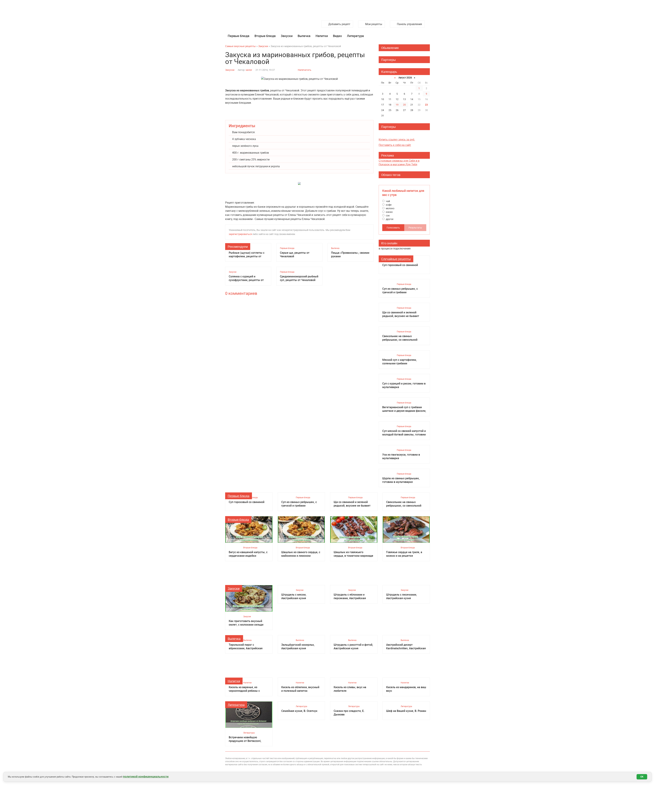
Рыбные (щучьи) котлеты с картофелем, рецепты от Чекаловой (246, 254)
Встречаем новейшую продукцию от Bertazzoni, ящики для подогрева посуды (248, 739)
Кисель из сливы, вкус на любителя (350, 689)
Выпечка (304, 36)
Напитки (322, 36)
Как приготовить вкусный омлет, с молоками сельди (246, 622)
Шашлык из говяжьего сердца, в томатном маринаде (353, 554)
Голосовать (393, 227)
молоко (389, 208)
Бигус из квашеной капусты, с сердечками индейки (248, 554)
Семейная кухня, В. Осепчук (299, 711)
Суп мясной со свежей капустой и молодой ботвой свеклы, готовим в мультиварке (404, 432)
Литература (355, 36)
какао (389, 211)
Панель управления (409, 24)
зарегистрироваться (240, 234)
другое (389, 219)
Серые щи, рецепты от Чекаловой (294, 254)
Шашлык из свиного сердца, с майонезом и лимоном (300, 554)
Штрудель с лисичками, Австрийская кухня (401, 596)
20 (404, 104)
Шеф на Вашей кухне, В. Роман (406, 711)
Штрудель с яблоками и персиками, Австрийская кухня (350, 596)
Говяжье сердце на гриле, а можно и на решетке (404, 554)
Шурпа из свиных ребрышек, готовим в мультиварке (401, 480)
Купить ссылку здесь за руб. (397, 139)
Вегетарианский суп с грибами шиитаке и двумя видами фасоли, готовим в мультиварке (404, 409)
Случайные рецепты (396, 259)
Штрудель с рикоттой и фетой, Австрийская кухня (353, 646)
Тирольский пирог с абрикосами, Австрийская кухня (246, 646)
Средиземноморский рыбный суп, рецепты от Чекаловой (299, 278)
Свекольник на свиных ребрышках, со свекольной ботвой (399, 338)
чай (387, 201)
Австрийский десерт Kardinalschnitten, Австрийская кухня (406, 646)
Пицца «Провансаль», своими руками (350, 254)
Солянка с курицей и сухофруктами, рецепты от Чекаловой (246, 278)
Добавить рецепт (339, 24)
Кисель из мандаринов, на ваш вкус (406, 689)
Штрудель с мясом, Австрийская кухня (293, 596)
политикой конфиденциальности (146, 776)
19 (397, 104)
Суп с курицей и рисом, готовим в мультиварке (404, 385)
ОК (641, 776)
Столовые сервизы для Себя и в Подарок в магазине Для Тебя (399, 162)
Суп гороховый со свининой (400, 265)
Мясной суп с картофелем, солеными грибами (399, 361)
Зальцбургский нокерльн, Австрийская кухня (298, 646)
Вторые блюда (265, 36)
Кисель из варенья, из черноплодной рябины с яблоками (244, 689)
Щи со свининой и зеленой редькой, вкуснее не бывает (400, 314)
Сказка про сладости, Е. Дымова (349, 712)
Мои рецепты (373, 24)
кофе (388, 204)
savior (249, 69)
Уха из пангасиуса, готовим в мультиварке (401, 456)
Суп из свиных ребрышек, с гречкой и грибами (400, 290)
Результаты (415, 227)
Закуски (287, 36)
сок (387, 215)
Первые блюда (238, 36)
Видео (337, 36)
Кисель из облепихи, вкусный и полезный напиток (300, 689)
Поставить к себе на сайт (395, 145)
